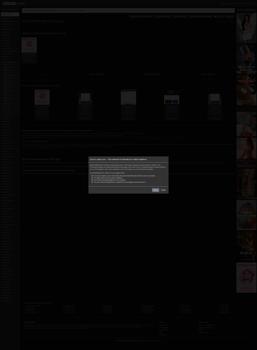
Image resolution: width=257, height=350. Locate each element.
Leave (155, 190)
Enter (163, 190)
